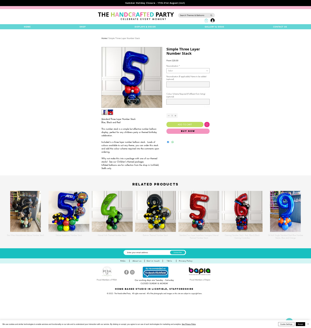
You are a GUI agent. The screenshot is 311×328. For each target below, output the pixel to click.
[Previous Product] (1, 211)
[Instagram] (132, 272)
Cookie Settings (286, 324)
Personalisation (173, 66)
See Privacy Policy (189, 324)
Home (104, 38)
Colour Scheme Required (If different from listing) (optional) (185, 95)
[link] (206, 20)
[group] (155, 215)
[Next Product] (309, 211)
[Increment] (175, 116)
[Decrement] (168, 116)
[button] (83, 26)
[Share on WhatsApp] (172, 142)
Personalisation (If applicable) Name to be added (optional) (186, 77)
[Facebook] (126, 272)
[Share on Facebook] (168, 142)
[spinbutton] (172, 116)
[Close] (308, 324)
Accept (300, 324)
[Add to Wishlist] (207, 124)
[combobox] (188, 70)
